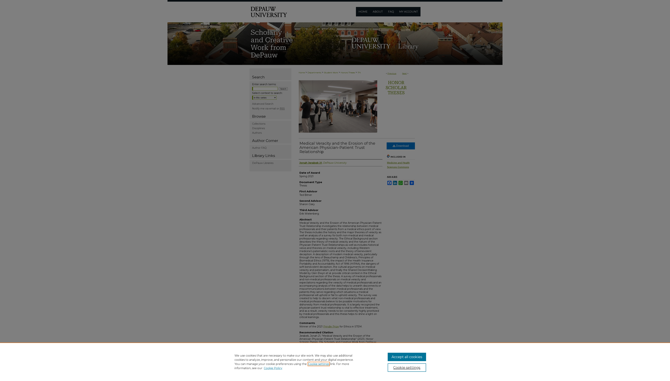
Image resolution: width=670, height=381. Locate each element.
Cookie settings (318, 364)
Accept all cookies (407, 357)
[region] (335, 362)
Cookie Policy (273, 368)
